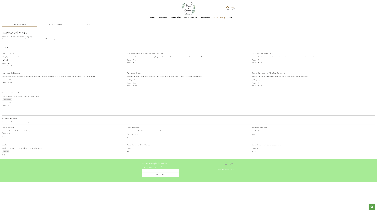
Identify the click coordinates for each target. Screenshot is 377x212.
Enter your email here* (152, 167)
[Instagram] (233, 9)
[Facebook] (228, 9)
